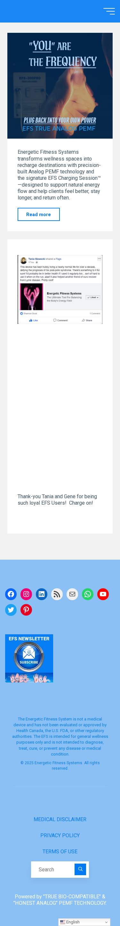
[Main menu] (109, 11)
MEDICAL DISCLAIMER (60, 819)
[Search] (80, 869)
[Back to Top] (95, 901)
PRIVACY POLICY (60, 835)
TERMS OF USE (60, 851)
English (72, 922)
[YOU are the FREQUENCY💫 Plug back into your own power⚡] (60, 86)
